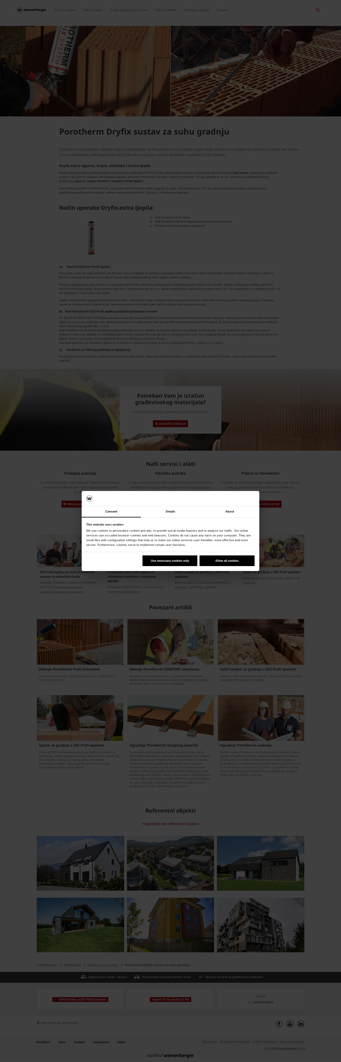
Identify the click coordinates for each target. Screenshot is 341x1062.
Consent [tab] (111, 511)
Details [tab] (170, 511)
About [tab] (229, 511)
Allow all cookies (227, 560)
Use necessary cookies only (170, 560)
